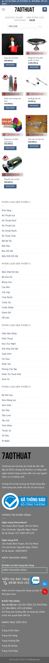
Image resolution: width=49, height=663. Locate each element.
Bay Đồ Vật (7, 251)
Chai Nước (7, 297)
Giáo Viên (7, 354)
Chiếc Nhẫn (8, 308)
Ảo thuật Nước (9, 231)
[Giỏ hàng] (44, 9)
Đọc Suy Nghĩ (9, 344)
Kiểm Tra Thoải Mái (11, 374)
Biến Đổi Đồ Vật (10, 256)
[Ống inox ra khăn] (12, 125)
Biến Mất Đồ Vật (10, 272)
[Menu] (3, 9)
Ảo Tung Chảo (9, 236)
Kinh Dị (5, 379)
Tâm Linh (6, 415)
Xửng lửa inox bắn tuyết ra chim (35, 59)
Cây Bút (6, 287)
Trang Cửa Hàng (10, 651)
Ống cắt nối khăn (11, 58)
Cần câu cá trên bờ (36, 139)
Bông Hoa (7, 282)
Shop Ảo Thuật (14, 18)
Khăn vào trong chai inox (12, 100)
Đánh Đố (6, 313)
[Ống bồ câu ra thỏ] (12, 165)
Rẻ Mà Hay (7, 395)
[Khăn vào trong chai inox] (12, 85)
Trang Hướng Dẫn (11, 641)
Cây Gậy (6, 292)
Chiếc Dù (6, 302)
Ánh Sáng (6, 210)
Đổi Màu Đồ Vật (10, 349)
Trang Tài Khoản (10, 646)
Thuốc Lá (6, 431)
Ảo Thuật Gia (8, 215)
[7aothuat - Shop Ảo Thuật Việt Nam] (24, 9)
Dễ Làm (5, 318)
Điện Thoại (7, 339)
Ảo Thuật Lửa (8, 226)
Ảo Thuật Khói (9, 221)
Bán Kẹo (6, 246)
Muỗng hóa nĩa (34, 98)
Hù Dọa (6, 359)
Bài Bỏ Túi (7, 241)
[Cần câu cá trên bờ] (36, 125)
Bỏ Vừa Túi (7, 277)
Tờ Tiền (5, 436)
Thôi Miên (7, 426)
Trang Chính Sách (10, 630)
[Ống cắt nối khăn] (12, 44)
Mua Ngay (10, 65)
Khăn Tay (6, 364)
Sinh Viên (6, 405)
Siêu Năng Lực (9, 400)
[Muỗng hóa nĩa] (36, 85)
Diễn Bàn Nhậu (9, 333)
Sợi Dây (6, 410)
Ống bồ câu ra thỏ (11, 179)
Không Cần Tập (9, 369)
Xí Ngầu (6, 441)
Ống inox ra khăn (11, 139)
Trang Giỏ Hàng (9, 636)
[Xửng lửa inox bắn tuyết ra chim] (36, 44)
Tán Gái (5, 421)
